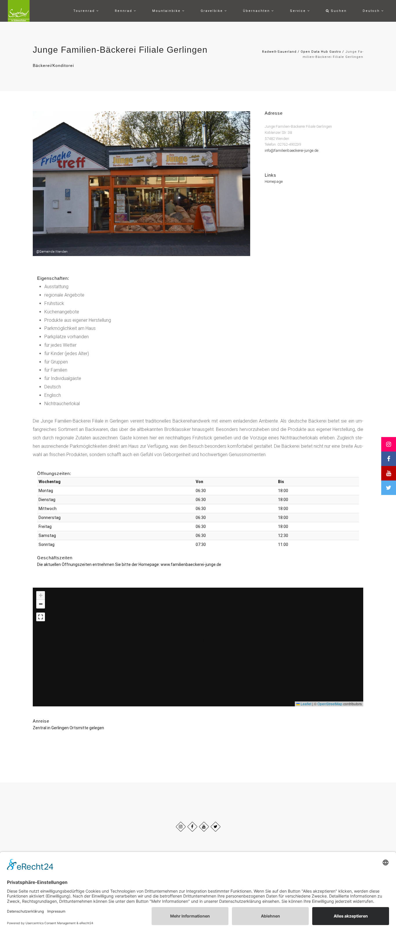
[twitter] (215, 826)
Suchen (338, 11)
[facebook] (192, 826)
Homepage (274, 181)
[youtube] (204, 826)
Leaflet (305, 703)
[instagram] (180, 826)
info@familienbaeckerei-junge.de (291, 151)
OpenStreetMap (329, 703)
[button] (192, 634)
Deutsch (372, 11)
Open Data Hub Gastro (321, 52)
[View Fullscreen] (40, 617)
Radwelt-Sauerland (279, 52)
